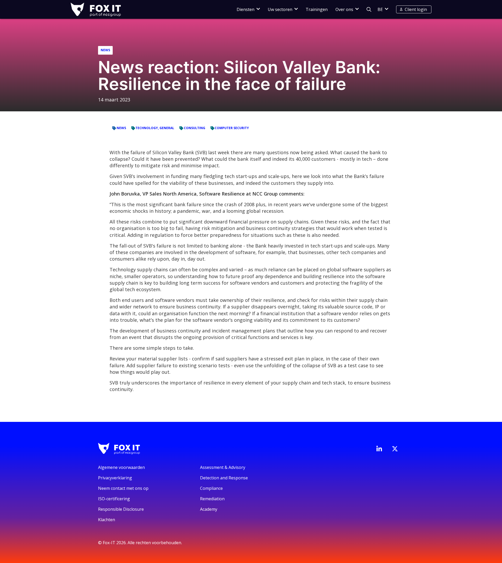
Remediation (212, 499)
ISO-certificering (114, 499)
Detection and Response (224, 478)
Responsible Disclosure (121, 509)
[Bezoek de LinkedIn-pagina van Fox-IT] (379, 448)
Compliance (211, 488)
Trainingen (317, 9)
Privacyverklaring (115, 478)
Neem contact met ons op (123, 488)
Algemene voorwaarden (121, 467)
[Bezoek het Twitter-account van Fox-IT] (395, 448)
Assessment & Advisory (222, 467)
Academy (208, 509)
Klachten (106, 519)
